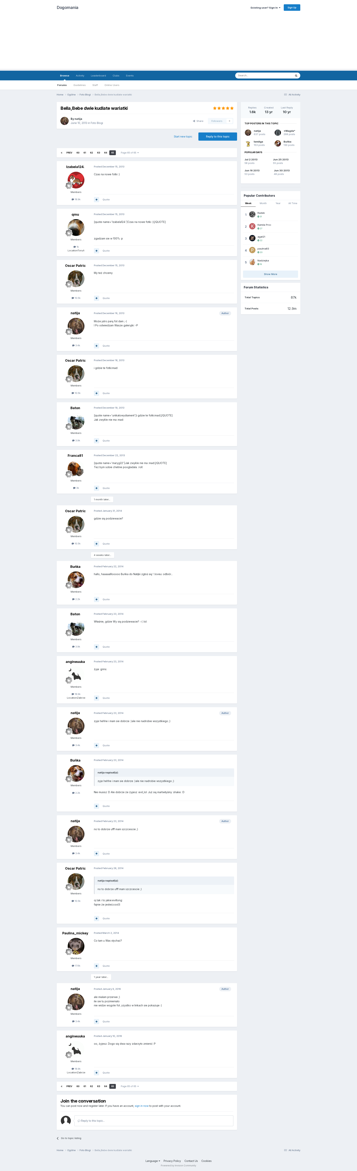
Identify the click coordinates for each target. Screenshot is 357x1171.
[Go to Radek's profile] (252, 214)
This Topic (281, 75)
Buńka (75, 567)
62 (91, 152)
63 (98, 152)
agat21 (261, 236)
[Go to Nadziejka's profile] (252, 262)
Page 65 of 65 (129, 152)
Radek (261, 212)
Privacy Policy (172, 1160)
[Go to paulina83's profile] (252, 250)
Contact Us (191, 1160)
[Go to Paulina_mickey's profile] (76, 946)
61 (84, 152)
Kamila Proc (264, 224)
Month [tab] (263, 203)
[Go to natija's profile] (64, 121)
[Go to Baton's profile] (76, 421)
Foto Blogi (97, 122)
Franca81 (75, 455)
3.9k (77, 440)
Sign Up (292, 7)
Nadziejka (263, 260)
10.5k (77, 297)
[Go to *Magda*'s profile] (278, 132)
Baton (75, 408)
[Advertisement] (178, 43)
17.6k (77, 965)
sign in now (142, 1105)
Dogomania (67, 7)
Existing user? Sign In (265, 7)
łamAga (258, 141)
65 (112, 152)
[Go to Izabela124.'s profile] (76, 180)
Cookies (206, 1160)
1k (77, 246)
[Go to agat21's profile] (252, 238)
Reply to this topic (217, 136)
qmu (75, 214)
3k (77, 487)
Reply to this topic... (92, 1120)
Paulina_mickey (75, 933)
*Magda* (289, 130)
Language (152, 1160)
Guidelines (79, 85)
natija (78, 118)
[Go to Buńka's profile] (76, 579)
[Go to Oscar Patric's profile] (76, 278)
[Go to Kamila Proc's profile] (252, 226)
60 (77, 152)
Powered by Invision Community (178, 1165)
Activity (80, 75)
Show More (270, 274)
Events (130, 75)
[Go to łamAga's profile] (248, 143)
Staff (95, 85)
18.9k (77, 199)
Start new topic (183, 136)
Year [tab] (278, 203)
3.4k (77, 345)
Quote (106, 199)
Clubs (116, 75)
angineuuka (75, 662)
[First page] (61, 152)
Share (199, 120)
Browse (64, 75)
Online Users (111, 85)
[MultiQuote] (96, 199)
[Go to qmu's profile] (76, 227)
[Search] (296, 76)
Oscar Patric (75, 266)
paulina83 (263, 248)
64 (105, 152)
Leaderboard (98, 75)
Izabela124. (75, 167)
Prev (69, 152)
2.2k (77, 599)
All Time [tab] (292, 203)
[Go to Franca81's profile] (76, 468)
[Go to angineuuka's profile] (76, 674)
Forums (62, 85)
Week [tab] (248, 203)
